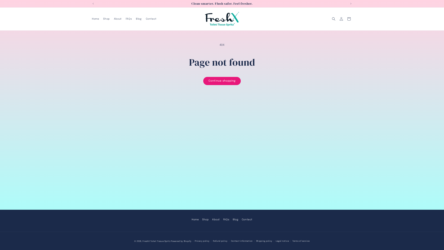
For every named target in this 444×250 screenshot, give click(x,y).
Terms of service (301, 241)
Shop (205, 219)
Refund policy (220, 241)
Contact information (242, 241)
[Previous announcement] (93, 3)
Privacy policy (202, 241)
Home (195, 219)
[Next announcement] (351, 3)
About (216, 219)
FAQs (226, 219)
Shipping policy (264, 241)
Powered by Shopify (181, 241)
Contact (247, 219)
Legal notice (282, 241)
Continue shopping (222, 81)
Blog (235, 219)
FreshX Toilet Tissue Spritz (156, 241)
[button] (334, 19)
